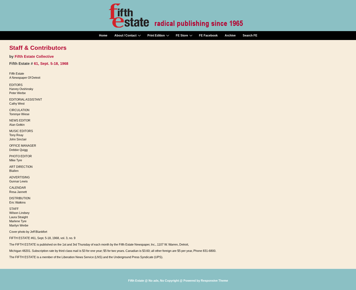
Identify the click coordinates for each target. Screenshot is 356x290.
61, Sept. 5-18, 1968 (51, 63)
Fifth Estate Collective (34, 56)
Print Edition (156, 35)
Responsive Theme (214, 280)
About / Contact (125, 35)
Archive (230, 35)
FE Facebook (208, 35)
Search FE (250, 35)
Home (103, 35)
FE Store (182, 35)
